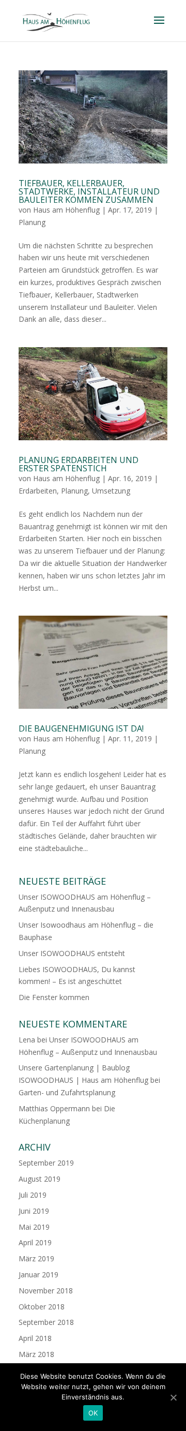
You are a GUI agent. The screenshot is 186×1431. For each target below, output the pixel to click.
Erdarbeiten (38, 491)
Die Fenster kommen (54, 997)
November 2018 (46, 1290)
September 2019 (46, 1163)
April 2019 (35, 1242)
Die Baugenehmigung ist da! (81, 728)
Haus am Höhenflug (66, 210)
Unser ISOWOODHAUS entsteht (72, 953)
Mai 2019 (34, 1227)
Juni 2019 (34, 1211)
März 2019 (36, 1258)
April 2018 (35, 1338)
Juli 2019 (33, 1195)
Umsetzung (111, 491)
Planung (32, 222)
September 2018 (46, 1322)
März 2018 (36, 1354)
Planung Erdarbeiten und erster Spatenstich (78, 464)
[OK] (173, 1397)
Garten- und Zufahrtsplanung (67, 1092)
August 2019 (39, 1179)
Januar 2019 (38, 1274)
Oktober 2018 (42, 1306)
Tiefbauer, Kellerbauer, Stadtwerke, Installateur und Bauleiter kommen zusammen (89, 191)
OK (93, 1413)
